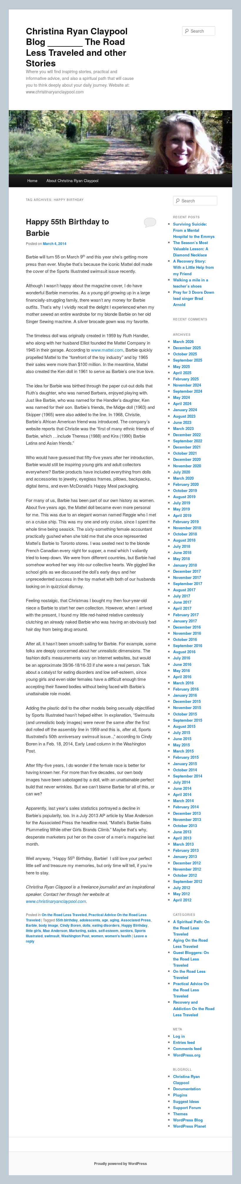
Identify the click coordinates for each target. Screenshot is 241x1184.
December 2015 (187, 701)
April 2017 (182, 608)
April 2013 (182, 838)
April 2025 (182, 372)
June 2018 (182, 552)
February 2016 (186, 689)
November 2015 (187, 707)
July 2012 (181, 887)
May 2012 (181, 893)
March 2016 (183, 683)
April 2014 (182, 794)
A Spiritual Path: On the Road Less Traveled (191, 928)
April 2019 (182, 515)
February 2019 (186, 521)
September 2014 (187, 776)
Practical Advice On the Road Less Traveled (191, 990)
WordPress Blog (188, 1120)
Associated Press (136, 920)
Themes (180, 1113)
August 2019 (184, 496)
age (105, 920)
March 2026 (183, 341)
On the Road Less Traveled (64, 914)
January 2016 (185, 695)
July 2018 (181, 546)
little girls (33, 930)
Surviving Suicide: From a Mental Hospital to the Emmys (194, 230)
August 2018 (184, 540)
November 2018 (187, 527)
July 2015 (181, 732)
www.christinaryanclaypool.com (56, 901)
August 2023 (184, 416)
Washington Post (75, 935)
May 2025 (181, 366)
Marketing (77, 930)
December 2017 (187, 571)
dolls (87, 925)
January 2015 (185, 763)
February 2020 (186, 484)
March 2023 (183, 428)
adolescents (90, 920)
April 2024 (182, 403)
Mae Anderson (55, 930)
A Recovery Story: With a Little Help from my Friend (193, 267)
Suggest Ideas (186, 1101)
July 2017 (181, 596)
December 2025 (187, 347)
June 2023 (182, 422)
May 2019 (181, 509)
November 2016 (187, 633)
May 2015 (181, 745)
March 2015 (183, 751)
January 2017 (185, 621)
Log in (179, 1036)
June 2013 (182, 831)
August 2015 (184, 726)
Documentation (187, 1088)
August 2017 (184, 589)
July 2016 (181, 658)
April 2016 (182, 676)
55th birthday (67, 920)
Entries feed (184, 1042)
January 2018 (185, 565)
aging (114, 920)
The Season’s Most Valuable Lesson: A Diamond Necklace (190, 249)
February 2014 (186, 807)
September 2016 (187, 645)
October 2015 (185, 714)
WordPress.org (186, 1055)
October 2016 (185, 639)
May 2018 (181, 558)
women (97, 935)
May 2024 (181, 397)
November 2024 (187, 385)
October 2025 (185, 354)
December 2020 (187, 459)
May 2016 (181, 670)
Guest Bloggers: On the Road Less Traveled (191, 959)
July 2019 (181, 502)
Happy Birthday (134, 925)
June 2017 (182, 602)
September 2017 (187, 583)
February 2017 (186, 614)
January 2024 (185, 409)
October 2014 (185, 769)
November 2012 (187, 869)
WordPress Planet (189, 1126)
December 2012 (187, 863)
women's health (118, 935)
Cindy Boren (70, 925)
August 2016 (184, 651)
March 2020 (183, 478)
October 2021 (185, 453)
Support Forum (187, 1107)
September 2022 (187, 441)
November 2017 (187, 577)
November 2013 (187, 819)
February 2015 (186, 757)
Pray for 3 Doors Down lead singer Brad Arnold (193, 298)
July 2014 (181, 782)
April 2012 (182, 900)
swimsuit (51, 935)
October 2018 (185, 534)
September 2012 (187, 881)
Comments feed (187, 1048)
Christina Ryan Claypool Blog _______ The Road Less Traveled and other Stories (77, 46)
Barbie (31, 925)
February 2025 (186, 379)
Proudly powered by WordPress (120, 1163)
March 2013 (183, 844)
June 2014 (182, 788)
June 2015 (182, 738)
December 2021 (187, 447)
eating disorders (106, 925)
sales (92, 930)
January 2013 (185, 856)
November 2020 (187, 465)
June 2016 (182, 664)
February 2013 (186, 850)
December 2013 (187, 813)
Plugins (180, 1095)
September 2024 (187, 391)
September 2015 (187, 720)
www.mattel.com (107, 350)
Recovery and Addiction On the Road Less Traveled (194, 1008)
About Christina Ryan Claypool (72, 180)
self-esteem (108, 930)
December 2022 (187, 434)
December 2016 (187, 627)
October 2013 (185, 825)
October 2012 (185, 875)
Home (32, 180)
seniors (126, 930)
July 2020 (181, 472)
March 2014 (183, 800)
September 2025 (187, 360)
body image (48, 925)
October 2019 (185, 490)
